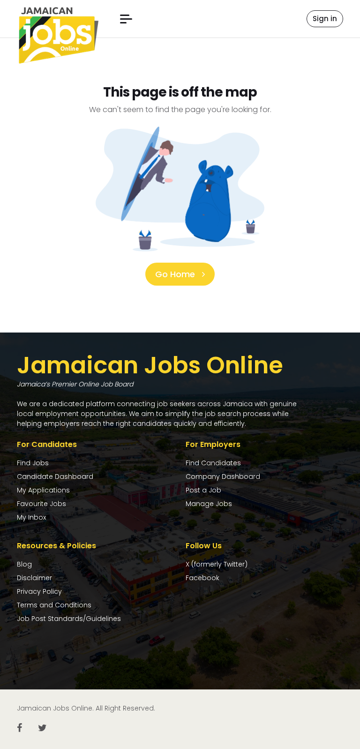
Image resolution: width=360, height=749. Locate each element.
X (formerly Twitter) (217, 564)
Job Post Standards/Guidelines (69, 618)
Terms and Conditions (54, 605)
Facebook (202, 578)
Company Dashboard (223, 476)
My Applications (43, 490)
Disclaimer (34, 578)
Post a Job (203, 490)
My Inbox (31, 517)
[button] (126, 19)
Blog (24, 564)
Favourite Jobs (41, 503)
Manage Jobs (209, 503)
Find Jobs (33, 463)
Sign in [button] (325, 18)
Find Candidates (213, 463)
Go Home (176, 274)
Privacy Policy (39, 591)
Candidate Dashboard (55, 476)
